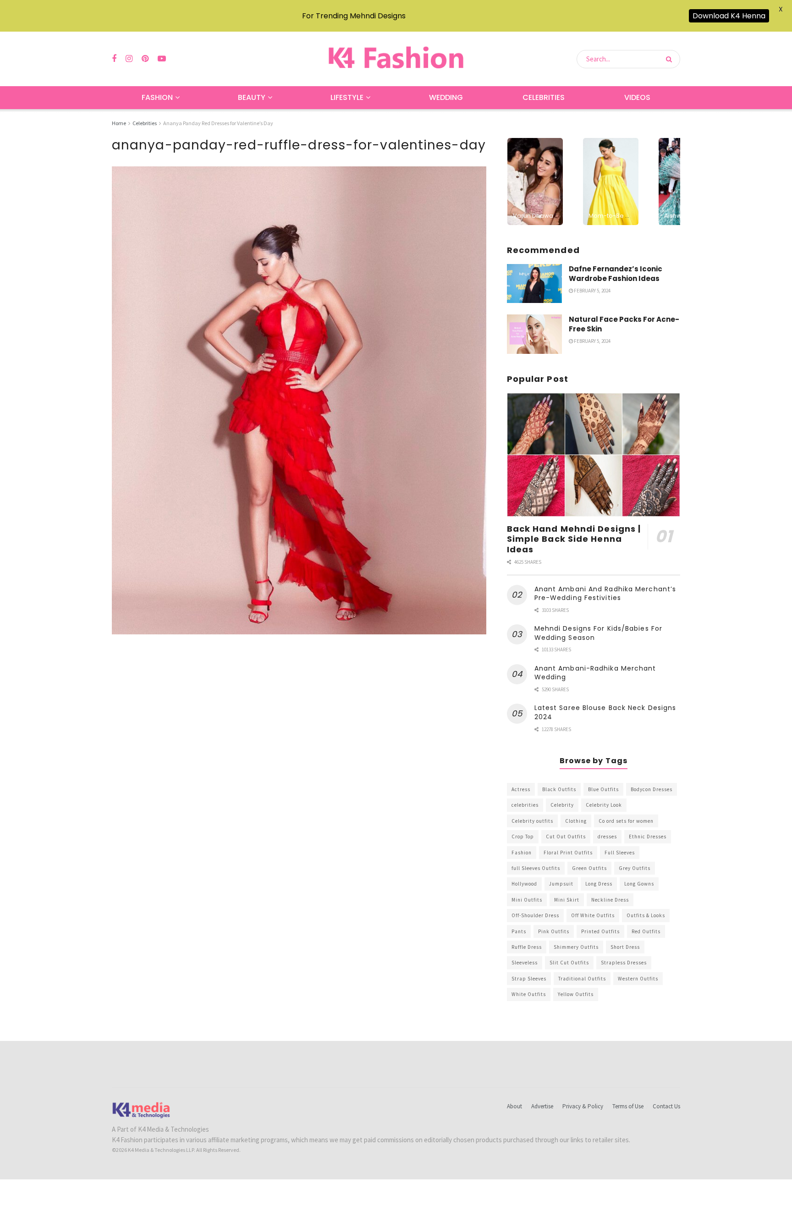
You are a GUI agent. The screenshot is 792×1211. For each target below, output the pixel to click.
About (514, 1106)
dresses (607, 836)
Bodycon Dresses (651, 789)
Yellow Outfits (576, 994)
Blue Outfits (603, 789)
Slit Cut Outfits (569, 962)
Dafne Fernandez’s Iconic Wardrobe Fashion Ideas (615, 273)
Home (119, 123)
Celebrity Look (604, 805)
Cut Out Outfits (566, 836)
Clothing (576, 821)
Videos (637, 97)
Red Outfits (646, 931)
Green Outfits (589, 868)
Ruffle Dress (527, 947)
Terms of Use (628, 1106)
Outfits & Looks (646, 915)
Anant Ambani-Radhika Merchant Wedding (595, 673)
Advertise (542, 1106)
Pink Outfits (553, 931)
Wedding (446, 97)
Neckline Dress (610, 900)
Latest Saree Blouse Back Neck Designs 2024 (605, 712)
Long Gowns (639, 884)
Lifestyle (346, 97)
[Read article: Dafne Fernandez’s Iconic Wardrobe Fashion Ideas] (534, 283)
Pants (519, 931)
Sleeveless (525, 962)
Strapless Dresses (624, 962)
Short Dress (625, 947)
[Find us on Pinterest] (145, 59)
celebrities (525, 805)
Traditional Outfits (582, 978)
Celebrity (562, 805)
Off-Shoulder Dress (535, 915)
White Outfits (529, 994)
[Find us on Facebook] (114, 59)
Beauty (251, 97)
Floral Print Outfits (568, 852)
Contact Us (666, 1106)
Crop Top (523, 836)
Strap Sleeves (529, 978)
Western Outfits (638, 978)
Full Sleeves (620, 852)
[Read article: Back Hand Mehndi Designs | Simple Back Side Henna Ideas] (593, 455)
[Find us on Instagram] (129, 59)
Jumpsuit (561, 884)
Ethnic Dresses (647, 836)
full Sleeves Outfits (536, 868)
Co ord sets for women (626, 821)
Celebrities (543, 97)
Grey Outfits (634, 868)
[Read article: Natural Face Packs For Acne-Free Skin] (534, 334)
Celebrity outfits (532, 821)
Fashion (157, 97)
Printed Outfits (600, 931)
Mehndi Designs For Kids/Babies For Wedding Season (598, 633)
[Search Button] (670, 59)
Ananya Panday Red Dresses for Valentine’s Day (218, 123)
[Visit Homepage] (396, 59)
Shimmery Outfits (576, 947)
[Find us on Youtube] (162, 59)
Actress (521, 789)
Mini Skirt (566, 900)
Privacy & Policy (582, 1106)
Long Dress (598, 884)
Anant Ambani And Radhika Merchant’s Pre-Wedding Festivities (605, 593)
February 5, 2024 (591, 290)
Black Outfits (559, 789)
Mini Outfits (527, 900)
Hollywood (524, 884)
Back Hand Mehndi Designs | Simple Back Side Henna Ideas (574, 539)
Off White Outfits (593, 915)
